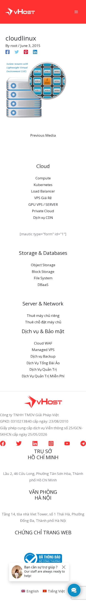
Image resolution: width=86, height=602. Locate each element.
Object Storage (43, 264)
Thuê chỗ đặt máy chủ (43, 322)
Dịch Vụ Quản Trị (43, 369)
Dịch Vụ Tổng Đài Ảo (43, 362)
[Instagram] (51, 443)
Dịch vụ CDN (43, 217)
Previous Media (43, 135)
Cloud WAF (43, 343)
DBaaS (43, 284)
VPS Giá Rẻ (43, 197)
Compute (43, 178)
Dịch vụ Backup (43, 356)
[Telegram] (83, 443)
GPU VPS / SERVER (43, 204)
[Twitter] (17, 51)
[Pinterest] (26, 51)
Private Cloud (43, 210)
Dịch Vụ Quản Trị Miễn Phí (43, 376)
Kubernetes (43, 184)
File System (43, 278)
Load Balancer (43, 191)
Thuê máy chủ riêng (43, 315)
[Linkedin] (35, 51)
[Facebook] (7, 51)
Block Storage (43, 271)
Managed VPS (43, 349)
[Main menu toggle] (76, 12)
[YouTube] (67, 443)
